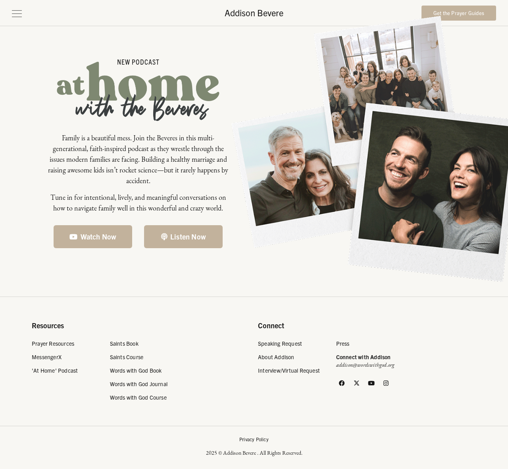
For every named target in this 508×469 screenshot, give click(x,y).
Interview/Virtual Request (289, 370)
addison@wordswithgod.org (365, 365)
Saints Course (127, 356)
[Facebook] (342, 383)
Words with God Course (138, 397)
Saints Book (124, 343)
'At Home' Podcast (55, 370)
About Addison (276, 356)
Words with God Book (136, 370)
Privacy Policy (254, 439)
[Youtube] (371, 383)
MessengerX (47, 356)
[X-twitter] (357, 383)
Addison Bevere (254, 12)
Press (343, 343)
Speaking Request (280, 343)
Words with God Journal (138, 383)
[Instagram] (386, 383)
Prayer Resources (53, 343)
